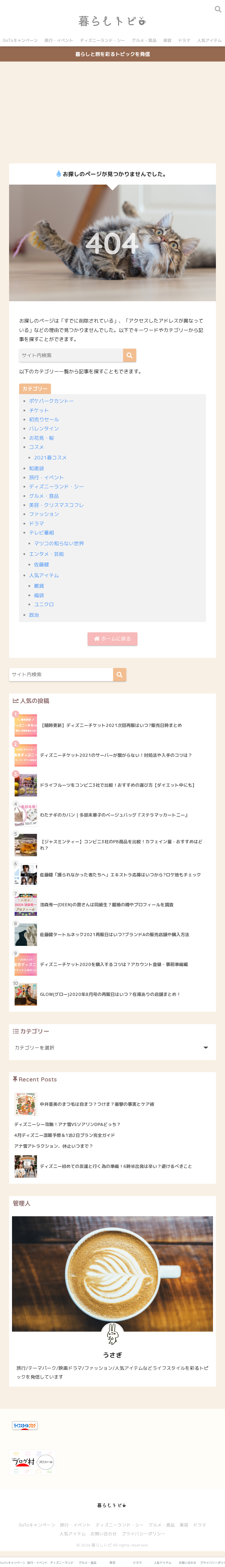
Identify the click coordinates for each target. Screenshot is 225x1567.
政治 (34, 615)
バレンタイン (44, 428)
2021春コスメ (50, 457)
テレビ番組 (41, 532)
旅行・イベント (59, 40)
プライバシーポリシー (144, 1534)
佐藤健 (41, 564)
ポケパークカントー (51, 401)
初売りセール (44, 419)
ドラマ (184, 40)
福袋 (39, 595)
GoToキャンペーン (20, 40)
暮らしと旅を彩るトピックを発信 (112, 54)
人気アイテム (209, 40)
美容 (167, 40)
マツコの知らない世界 (59, 543)
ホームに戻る (115, 638)
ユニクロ (44, 604)
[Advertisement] (112, 112)
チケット (39, 410)
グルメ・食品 (144, 40)
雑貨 (39, 585)
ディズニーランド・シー (102, 40)
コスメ (36, 447)
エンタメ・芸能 (46, 554)
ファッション (44, 514)
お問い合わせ (104, 1534)
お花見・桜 (41, 438)
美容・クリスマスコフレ (56, 505)
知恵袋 (36, 468)
